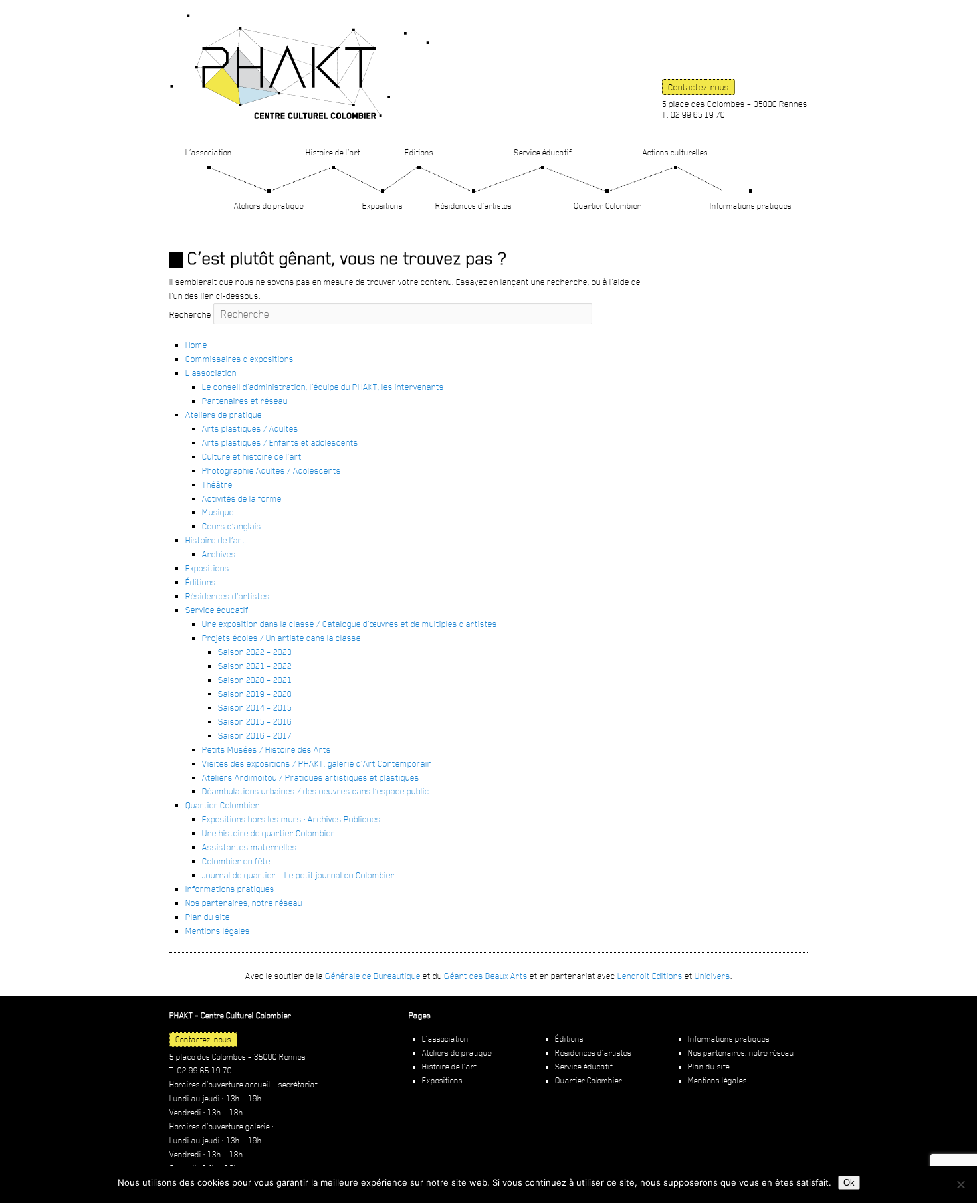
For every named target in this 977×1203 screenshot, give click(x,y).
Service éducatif (543, 152)
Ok (849, 1183)
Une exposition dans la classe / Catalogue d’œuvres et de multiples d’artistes (349, 623)
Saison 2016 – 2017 (255, 735)
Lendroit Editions (650, 976)
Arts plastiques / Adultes (250, 428)
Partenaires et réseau (245, 400)
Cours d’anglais (231, 526)
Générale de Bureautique (373, 976)
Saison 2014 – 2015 (255, 707)
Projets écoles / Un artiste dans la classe (281, 637)
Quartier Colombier (607, 206)
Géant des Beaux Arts (486, 976)
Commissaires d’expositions (239, 358)
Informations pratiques (751, 206)
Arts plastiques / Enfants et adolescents (280, 442)
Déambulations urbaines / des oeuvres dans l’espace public (315, 791)
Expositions (382, 206)
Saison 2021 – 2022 (255, 665)
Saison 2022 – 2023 (255, 651)
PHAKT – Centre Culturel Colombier (299, 66)
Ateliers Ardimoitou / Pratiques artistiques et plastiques (310, 777)
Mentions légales (217, 930)
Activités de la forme (242, 498)
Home (196, 344)
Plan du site (207, 916)
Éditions (419, 152)
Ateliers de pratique (269, 206)
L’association (208, 152)
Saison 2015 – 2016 (255, 721)
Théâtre (217, 484)
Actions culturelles (675, 152)
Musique (218, 512)
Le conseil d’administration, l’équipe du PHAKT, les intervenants (323, 386)
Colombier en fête (236, 861)
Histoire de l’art (333, 152)
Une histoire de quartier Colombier (268, 833)
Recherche (190, 314)
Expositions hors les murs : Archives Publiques (291, 819)
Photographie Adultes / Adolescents (271, 470)
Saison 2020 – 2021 (255, 679)
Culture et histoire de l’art (252, 456)
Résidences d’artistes (473, 206)
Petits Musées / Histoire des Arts (266, 749)
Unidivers (712, 976)
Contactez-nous (698, 87)
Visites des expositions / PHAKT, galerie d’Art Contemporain (317, 763)
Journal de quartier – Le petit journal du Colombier (298, 875)
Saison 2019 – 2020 (255, 693)
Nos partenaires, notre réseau (243, 902)
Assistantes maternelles (249, 847)
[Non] (960, 1184)
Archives (219, 554)
